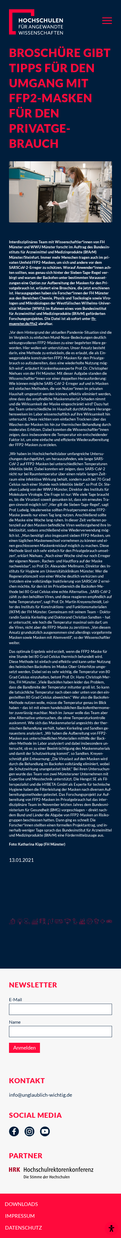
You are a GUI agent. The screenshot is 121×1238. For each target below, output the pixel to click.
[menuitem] (107, 19)
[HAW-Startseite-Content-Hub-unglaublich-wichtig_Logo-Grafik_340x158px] (45, 22)
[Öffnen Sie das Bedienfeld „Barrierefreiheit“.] (111, 1228)
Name (15, 1022)
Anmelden (24, 1047)
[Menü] (107, 19)
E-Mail (15, 999)
